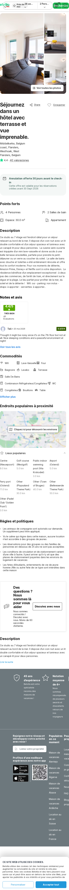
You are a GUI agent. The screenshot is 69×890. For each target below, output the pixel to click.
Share (37, 104)
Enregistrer (59, 104)
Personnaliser (18, 884)
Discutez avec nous (47, 606)
